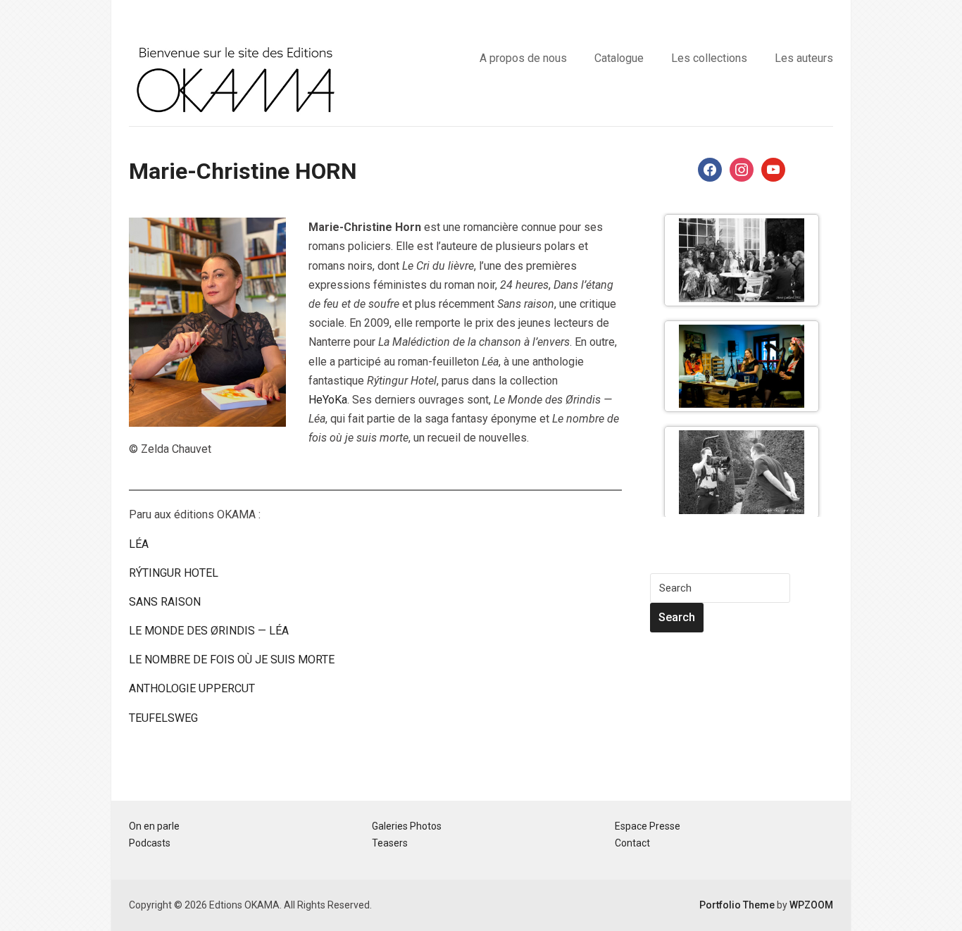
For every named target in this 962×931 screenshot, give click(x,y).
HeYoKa (327, 399)
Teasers (390, 843)
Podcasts (149, 843)
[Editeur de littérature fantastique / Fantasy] (234, 78)
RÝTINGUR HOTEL (173, 573)
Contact (632, 843)
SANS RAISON (165, 601)
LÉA (139, 544)
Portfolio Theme (737, 905)
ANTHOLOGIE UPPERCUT (192, 688)
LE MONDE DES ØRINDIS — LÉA (209, 630)
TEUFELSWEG (163, 718)
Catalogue (619, 58)
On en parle (154, 826)
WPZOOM (811, 905)
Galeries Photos (407, 826)
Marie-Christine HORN (243, 171)
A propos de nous (523, 58)
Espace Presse (647, 826)
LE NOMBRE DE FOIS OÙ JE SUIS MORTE (232, 659)
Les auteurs (804, 58)
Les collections (709, 58)
